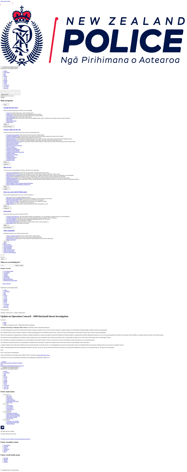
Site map (6, 450)
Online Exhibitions (10, 400)
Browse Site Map (6, 283)
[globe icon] (2, 286)
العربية (5, 78)
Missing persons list (10, 239)
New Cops (8, 197)
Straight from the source (11, 107)
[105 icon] (5, 311)
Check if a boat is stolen (11, 238)
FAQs (5, 451)
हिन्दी (5, 75)
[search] (2, 255)
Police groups (9, 202)
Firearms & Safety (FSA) (12, 144)
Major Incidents (7, 244)
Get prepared (9, 408)
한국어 (5, 83)
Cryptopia (6, 274)
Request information (8, 279)
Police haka (9, 397)
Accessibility (6, 449)
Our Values (9, 174)
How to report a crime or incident (14, 145)
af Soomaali (6, 85)
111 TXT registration (11, 219)
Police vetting (7, 277)
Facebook (6, 458)
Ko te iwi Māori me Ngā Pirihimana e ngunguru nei (18, 184)
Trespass (5, 275)
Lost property (7, 272)
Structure (8, 176)
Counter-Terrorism (10, 153)
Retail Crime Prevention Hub (13, 415)
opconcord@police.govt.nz (43, 355)
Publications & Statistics (12, 413)
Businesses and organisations (13, 149)
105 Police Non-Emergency (12, 216)
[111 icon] (2, 311)
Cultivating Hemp (10, 158)
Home (5, 243)
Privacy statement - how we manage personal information (19, 183)
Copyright (6, 446)
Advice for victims (10, 137)
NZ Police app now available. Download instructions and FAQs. (15, 439)
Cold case (8, 237)
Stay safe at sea (9, 418)
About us (6, 164)
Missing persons (10, 156)
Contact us (6, 208)
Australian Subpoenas (11, 157)
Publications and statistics (12, 178)
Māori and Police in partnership (13, 175)
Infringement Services (11, 139)
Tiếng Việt (6, 88)
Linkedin (6, 462)
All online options (10, 160)
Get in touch (7, 211)
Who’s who (9, 396)
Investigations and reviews (12, 180)
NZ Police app (9, 122)
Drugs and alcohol (10, 146)
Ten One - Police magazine (10, 252)
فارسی (5, 79)
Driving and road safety (11, 140)
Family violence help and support (14, 141)
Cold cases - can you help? (12, 421)
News (5, 104)
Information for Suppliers (12, 154)
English (5, 71)
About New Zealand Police (12, 172)
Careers (6, 189)
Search (2, 95)
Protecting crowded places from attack (15, 152)
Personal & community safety (13, 136)
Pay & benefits (9, 406)
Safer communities (9, 230)
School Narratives (8, 247)
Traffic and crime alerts (9, 251)
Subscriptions (9, 118)
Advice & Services (8, 126)
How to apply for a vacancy (12, 201)
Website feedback (10, 423)
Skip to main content (5, 1)
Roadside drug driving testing (10, 280)
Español (5, 76)
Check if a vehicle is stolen (12, 235)
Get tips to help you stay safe (12, 129)
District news (9, 114)
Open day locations (8, 246)
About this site (7, 445)
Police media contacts (11, 120)
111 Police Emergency (11, 218)
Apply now (9, 410)
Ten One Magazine (10, 117)
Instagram (6, 459)
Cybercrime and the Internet (12, 150)
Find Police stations (10, 220)
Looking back (9, 398)
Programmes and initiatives (12, 182)
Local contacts (9, 223)
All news (8, 113)
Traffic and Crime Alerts (9, 249)
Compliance (6, 276)
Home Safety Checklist (11, 417)
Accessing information (11, 148)
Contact (5, 447)
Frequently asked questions (12, 135)
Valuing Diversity (10, 204)
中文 (5, 73)
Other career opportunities (12, 200)
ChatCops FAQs (10, 409)
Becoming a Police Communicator (14, 198)
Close (5, 124)
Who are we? (7, 167)
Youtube (5, 460)
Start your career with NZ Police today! (15, 192)
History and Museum (11, 179)
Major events (9, 119)
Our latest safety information (13, 414)
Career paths (9, 405)
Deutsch (5, 80)
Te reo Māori (6, 72)
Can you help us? (8, 227)
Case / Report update (8, 271)
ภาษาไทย (6, 86)
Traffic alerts (9, 115)
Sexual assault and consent (12, 142)
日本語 (5, 82)
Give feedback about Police (12, 221)
